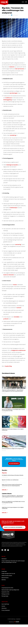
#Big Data (4, 473)
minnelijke (16, 317)
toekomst (11, 67)
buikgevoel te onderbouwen (18, 350)
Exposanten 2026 (5, 591)
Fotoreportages (5, 596)
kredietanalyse (13, 207)
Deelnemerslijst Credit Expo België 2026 (10, 589)
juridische (5, 319)
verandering (13, 135)
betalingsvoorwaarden (12, 165)
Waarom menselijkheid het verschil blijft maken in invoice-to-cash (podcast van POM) (13, 410)
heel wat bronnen (19, 68)
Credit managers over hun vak (8, 573)
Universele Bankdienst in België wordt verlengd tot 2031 (13, 448)
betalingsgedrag (7, 99)
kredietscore (8, 97)
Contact (3, 606)
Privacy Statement (6, 610)
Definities (4, 579)
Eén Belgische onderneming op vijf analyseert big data (12, 475)
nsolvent (19, 307)
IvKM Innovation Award (7, 575)
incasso (15, 284)
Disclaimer (18, 618)
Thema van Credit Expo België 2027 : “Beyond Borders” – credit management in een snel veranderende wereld (13, 390)
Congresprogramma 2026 (7, 587)
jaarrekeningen (13, 93)
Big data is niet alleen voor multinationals (10, 479)
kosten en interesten (8, 274)
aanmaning (18, 244)
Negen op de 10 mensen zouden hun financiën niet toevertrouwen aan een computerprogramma (12, 485)
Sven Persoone (15, 15)
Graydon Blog (8, 366)
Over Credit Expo (5, 604)
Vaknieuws (4, 558)
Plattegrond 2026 (5, 594)
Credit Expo (4, 571)
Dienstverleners (5, 577)
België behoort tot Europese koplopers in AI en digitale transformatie (13, 429)
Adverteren (4, 608)
